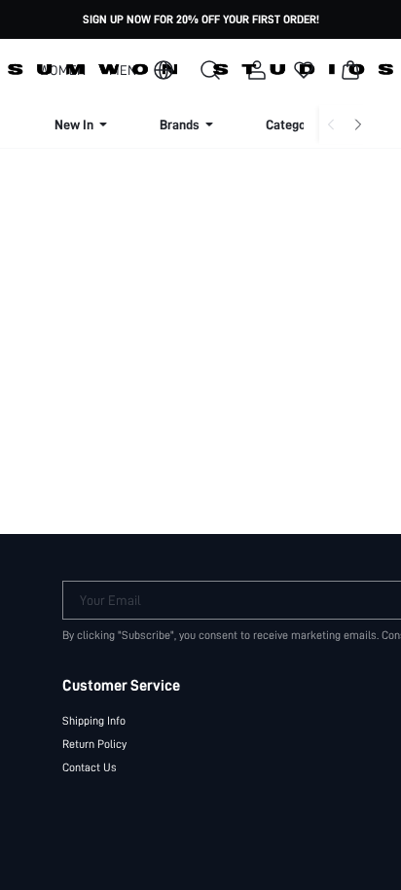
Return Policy (94, 744)
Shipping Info (94, 721)
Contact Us (89, 767)
